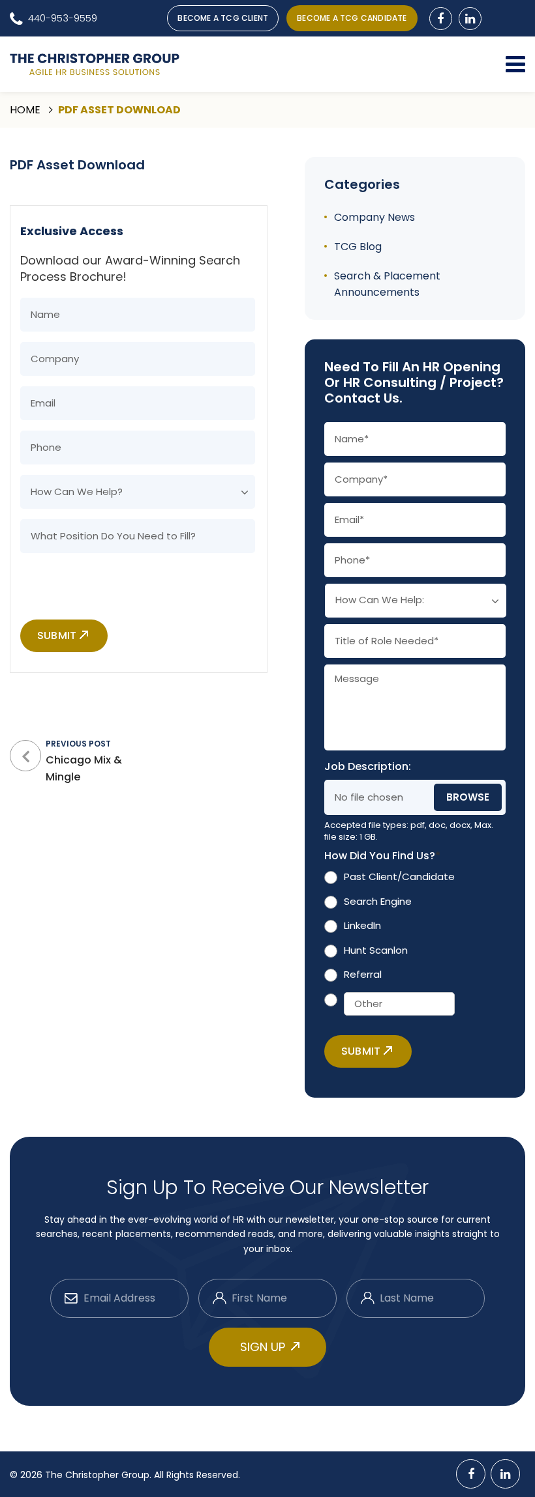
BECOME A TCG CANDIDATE (351, 17)
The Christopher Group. (99, 1474)
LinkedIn (362, 925)
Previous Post (84, 761)
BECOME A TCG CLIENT (222, 17)
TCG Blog (358, 246)
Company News (374, 217)
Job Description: (367, 767)
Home (25, 109)
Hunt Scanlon (376, 950)
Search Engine (378, 901)
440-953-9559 (62, 18)
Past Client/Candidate (399, 876)
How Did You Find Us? (382, 856)
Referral (363, 974)
